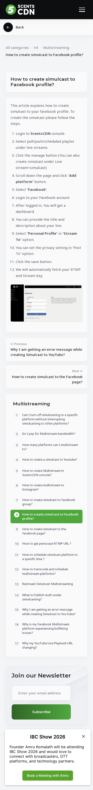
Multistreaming (56, 47)
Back (20, 27)
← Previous (46, 349)
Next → (47, 376)
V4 (36, 47)
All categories (17, 47)
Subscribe (41, 712)
